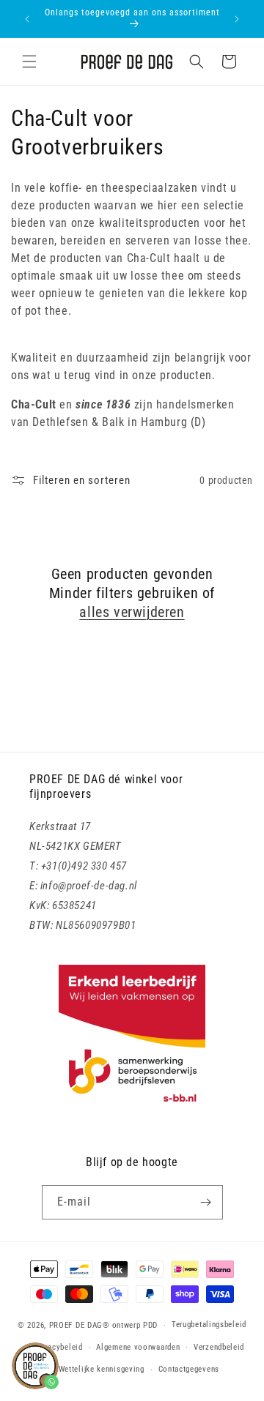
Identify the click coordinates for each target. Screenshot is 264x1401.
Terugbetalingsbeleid (209, 1324)
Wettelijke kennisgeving (101, 1369)
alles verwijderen (131, 612)
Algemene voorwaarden (138, 1347)
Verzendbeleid (219, 1347)
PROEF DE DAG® (79, 1325)
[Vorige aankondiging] (27, 19)
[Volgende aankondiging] (237, 19)
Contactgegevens (189, 1369)
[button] (29, 61)
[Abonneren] (206, 1202)
